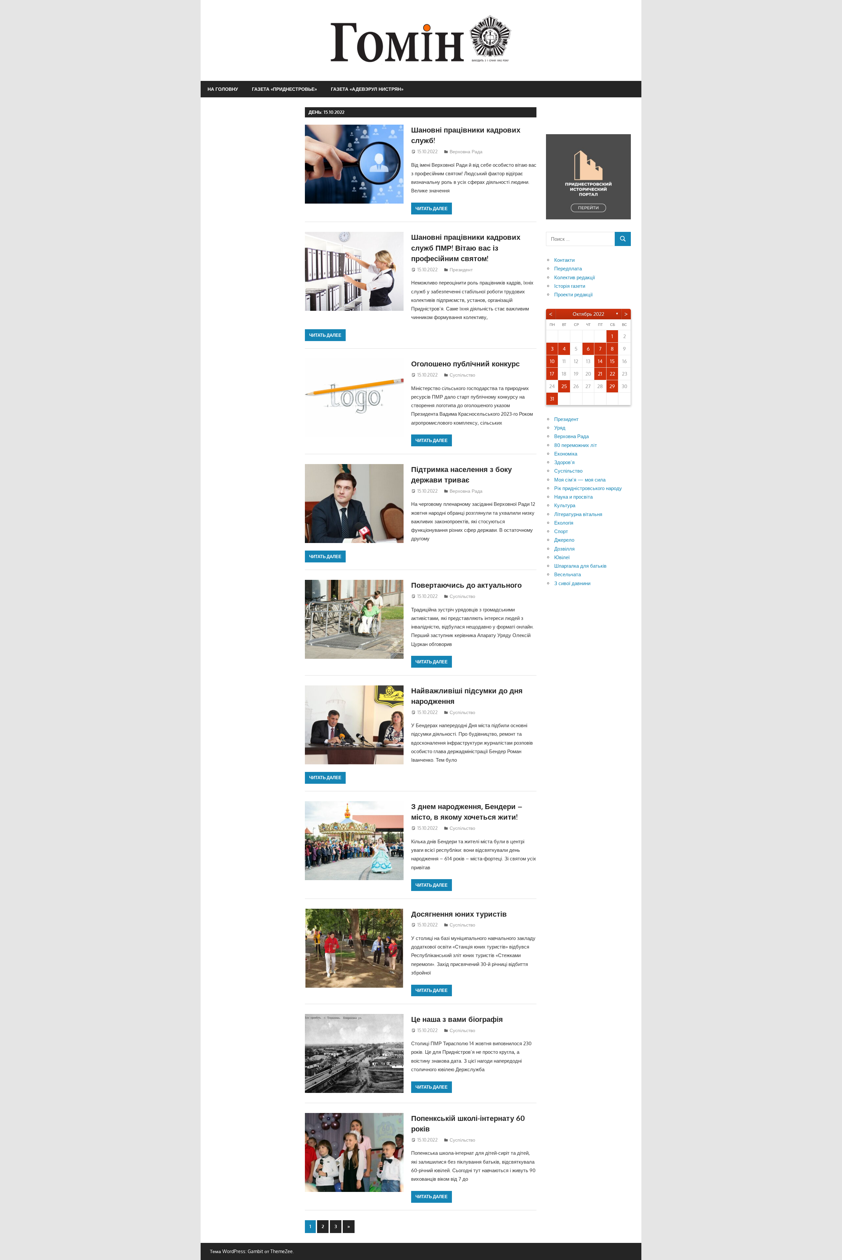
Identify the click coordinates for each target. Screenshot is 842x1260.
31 (552, 399)
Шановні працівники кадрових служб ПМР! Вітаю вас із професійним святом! (465, 247)
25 (564, 386)
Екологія (563, 523)
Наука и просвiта (573, 497)
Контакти (564, 260)
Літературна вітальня (578, 514)
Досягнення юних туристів (459, 913)
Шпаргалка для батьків (580, 566)
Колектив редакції (574, 277)
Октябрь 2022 (588, 314)
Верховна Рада (466, 151)
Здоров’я (564, 462)
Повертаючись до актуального (466, 584)
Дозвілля (564, 549)
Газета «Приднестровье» (284, 89)
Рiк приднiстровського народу (588, 488)
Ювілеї (562, 557)
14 (600, 361)
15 (612, 361)
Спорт (561, 531)
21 (600, 374)
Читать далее (431, 208)
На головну (223, 89)
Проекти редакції (573, 294)
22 (612, 374)
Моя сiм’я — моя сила (580, 480)
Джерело (564, 540)
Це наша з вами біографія (457, 1019)
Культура (564, 505)
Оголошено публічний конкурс (465, 363)
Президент (461, 269)
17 (552, 374)
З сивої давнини (572, 583)
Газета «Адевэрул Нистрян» (367, 89)
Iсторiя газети (569, 286)
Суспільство (462, 375)
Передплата (568, 268)
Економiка (565, 454)
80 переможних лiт (575, 445)
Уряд (559, 428)
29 (612, 386)
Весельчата (567, 574)
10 (552, 361)
